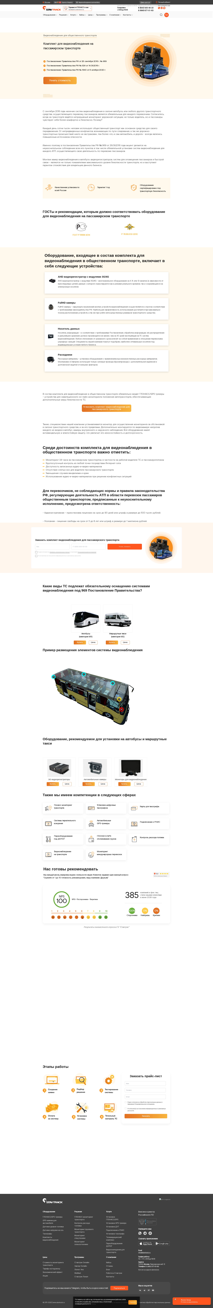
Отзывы (109, 1266)
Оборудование (49, 1211)
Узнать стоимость (60, 80)
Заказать (146, 1116)
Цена (93, 642)
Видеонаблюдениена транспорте (62, 853)
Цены (45, 1257)
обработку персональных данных (60, 552)
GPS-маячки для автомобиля (49, 1221)
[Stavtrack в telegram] (144, 1290)
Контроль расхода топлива (152, 837)
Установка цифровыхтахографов (106, 806)
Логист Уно (79, 1269)
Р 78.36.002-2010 (129, 234)
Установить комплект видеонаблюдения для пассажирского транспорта (106, 408)
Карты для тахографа (149, 806)
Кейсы (108, 1262)
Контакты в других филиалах (148, 1270)
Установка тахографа (115, 1234)
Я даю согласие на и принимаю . (145, 1103)
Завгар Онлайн (80, 1266)
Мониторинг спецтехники (79, 1236)
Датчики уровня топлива (53, 1226)
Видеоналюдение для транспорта (115, 1251)
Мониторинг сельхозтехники (81, 1243)
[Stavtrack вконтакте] (140, 1290)
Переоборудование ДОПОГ (114, 1244)
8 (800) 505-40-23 (145, 8)
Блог (108, 1269)
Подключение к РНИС (150, 822)
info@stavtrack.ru (144, 1252)
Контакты (110, 1276)
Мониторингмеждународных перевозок (109, 853)
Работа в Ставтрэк (114, 1273)
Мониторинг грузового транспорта (84, 1230)
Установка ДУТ (112, 1226)
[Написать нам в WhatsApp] (159, 8)
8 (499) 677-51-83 (145, 10)
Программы (79, 1257)
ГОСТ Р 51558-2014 (81, 235)
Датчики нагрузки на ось (53, 1230)
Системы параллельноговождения (65, 822)
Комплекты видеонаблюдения (50, 1238)
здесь (93, 1304)
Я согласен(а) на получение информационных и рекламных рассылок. (147, 1109)
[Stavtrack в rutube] (149, 1290)
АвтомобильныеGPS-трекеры (104, 822)
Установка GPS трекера (116, 1223)
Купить (80, 642)
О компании (111, 1257)
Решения (78, 1211)
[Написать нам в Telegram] (162, 8)
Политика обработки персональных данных (154, 1302)
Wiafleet (77, 1273)
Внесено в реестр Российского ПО (146, 1213)
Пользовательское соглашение (87, 552)
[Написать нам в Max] (150, 1233)
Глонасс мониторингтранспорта (63, 806)
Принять (133, 1302)
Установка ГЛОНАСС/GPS (112, 1218)
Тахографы (47, 1234)
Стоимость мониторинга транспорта (53, 1263)
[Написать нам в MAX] (164, 8)
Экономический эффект (53, 1272)
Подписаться (119, 1288)
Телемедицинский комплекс (114, 1238)
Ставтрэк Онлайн (81, 1262)
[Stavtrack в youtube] (153, 1290)
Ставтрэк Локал (81, 1276)
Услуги (109, 1211)
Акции (45, 1276)
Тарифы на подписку (51, 1269)
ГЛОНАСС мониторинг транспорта (83, 1218)
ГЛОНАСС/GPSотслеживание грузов (106, 837)
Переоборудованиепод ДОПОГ (63, 837)
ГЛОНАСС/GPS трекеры (52, 1217)
